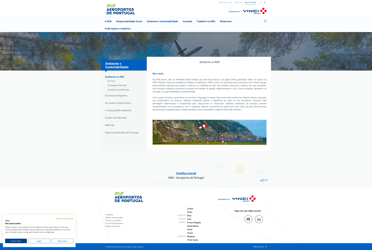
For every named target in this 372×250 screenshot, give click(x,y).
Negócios (238, 2)
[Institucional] (122, 9)
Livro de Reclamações (114, 223)
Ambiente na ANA (114, 76)
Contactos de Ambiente (118, 89)
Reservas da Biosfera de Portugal (121, 132)
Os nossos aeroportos (116, 95)
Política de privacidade (114, 217)
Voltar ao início (258, 246)
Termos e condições (113, 220)
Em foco (111, 80)
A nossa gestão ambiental (118, 110)
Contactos (109, 214)
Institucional (250, 2)
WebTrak (109, 125)
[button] (225, 2)
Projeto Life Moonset (116, 117)
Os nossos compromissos (118, 103)
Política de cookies (112, 226)
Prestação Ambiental (117, 85)
